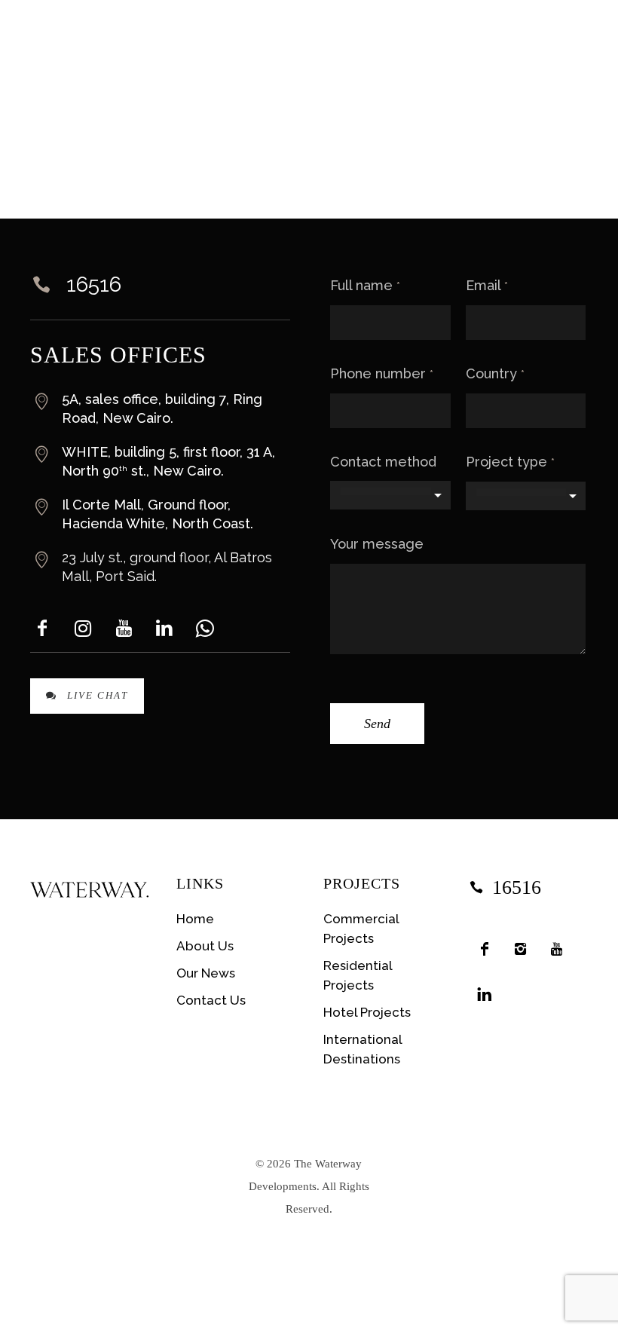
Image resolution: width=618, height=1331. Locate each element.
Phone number (381, 373)
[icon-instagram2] (524, 949)
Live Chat (97, 695)
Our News (205, 973)
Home (195, 918)
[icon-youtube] (560, 949)
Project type (510, 462)
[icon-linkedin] (488, 994)
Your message (377, 544)
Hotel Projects (367, 1012)
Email (487, 285)
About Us (205, 945)
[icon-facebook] (488, 949)
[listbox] (390, 495)
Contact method (383, 462)
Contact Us (211, 1000)
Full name (365, 285)
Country (495, 373)
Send (377, 723)
